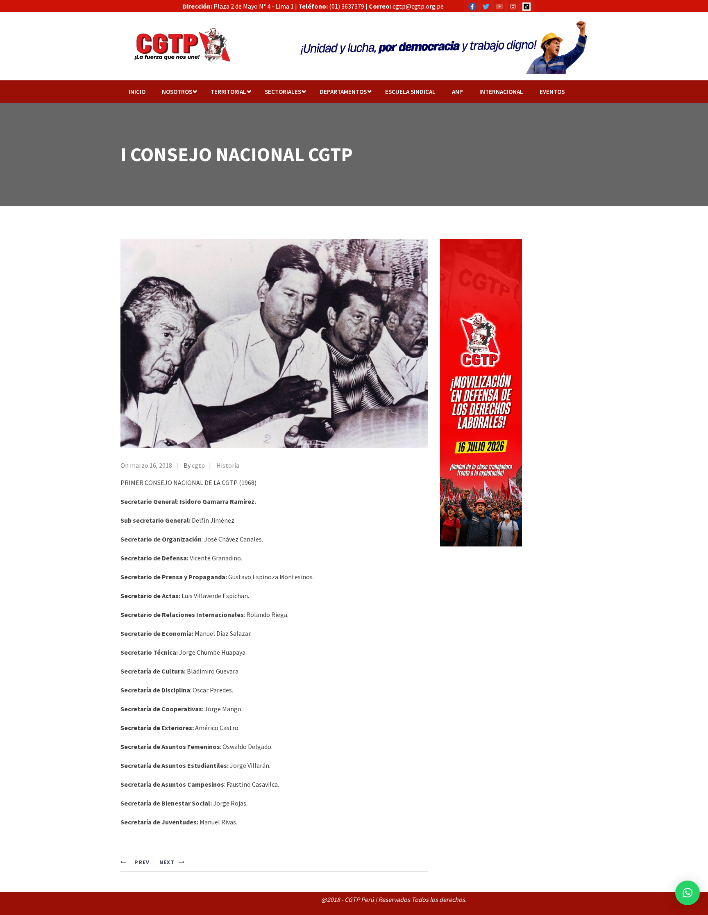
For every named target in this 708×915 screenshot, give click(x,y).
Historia (227, 465)
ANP (457, 92)
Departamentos (343, 92)
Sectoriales (283, 92)
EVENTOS (552, 92)
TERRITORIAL (228, 92)
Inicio (137, 92)
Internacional (501, 92)
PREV (141, 862)
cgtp (198, 465)
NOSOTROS (177, 92)
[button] (687, 893)
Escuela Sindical (410, 92)
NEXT (167, 862)
